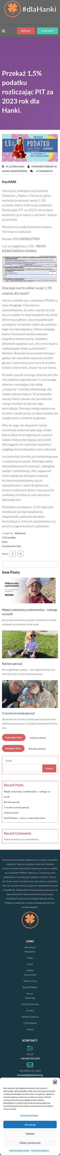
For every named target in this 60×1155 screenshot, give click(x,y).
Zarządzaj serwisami (29, 1115)
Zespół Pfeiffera (30, 987)
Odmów (30, 1133)
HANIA (30, 970)
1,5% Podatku (30, 1023)
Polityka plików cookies (19, 1150)
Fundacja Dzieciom (30, 1004)
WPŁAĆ (25, 30)
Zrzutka (30, 1010)
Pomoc (30, 993)
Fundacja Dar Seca (11, 546)
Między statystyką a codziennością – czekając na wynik (30, 612)
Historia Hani (30, 974)
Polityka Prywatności (40, 1150)
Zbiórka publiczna (30, 1016)
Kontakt (47, 30)
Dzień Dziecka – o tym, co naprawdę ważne (24, 818)
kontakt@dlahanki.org (30, 1074)
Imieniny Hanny (11, 812)
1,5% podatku (9, 537)
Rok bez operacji (12, 663)
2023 (4, 541)
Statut (30, 964)
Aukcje (30, 1029)
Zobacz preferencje (30, 1142)
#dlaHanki (20, 533)
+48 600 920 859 (30, 1058)
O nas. (30, 958)
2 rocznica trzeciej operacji (18, 713)
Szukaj (9, 760)
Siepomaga (30, 998)
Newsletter (30, 951)
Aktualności (30, 947)
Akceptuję (30, 1124)
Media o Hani (30, 981)
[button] (55, 1081)
